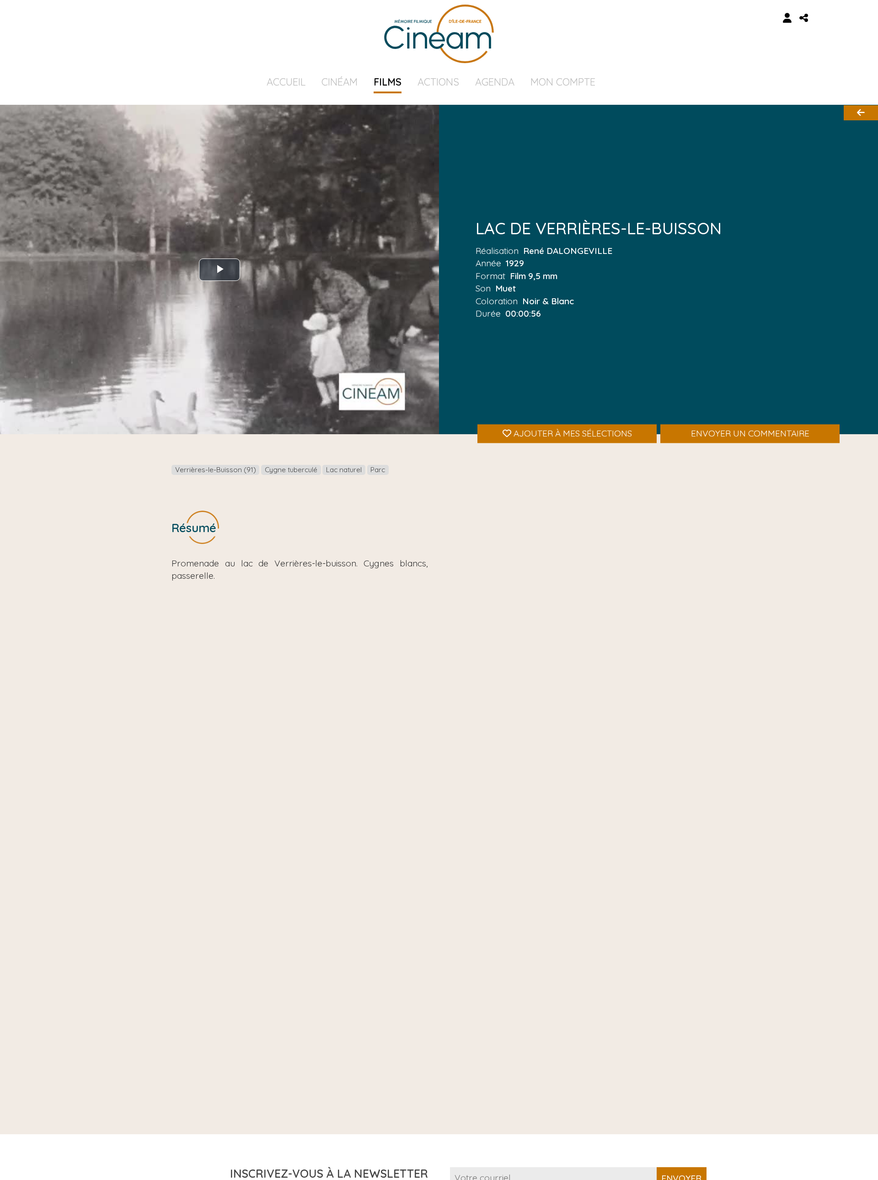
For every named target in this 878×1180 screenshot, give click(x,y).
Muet (505, 288)
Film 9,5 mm (533, 275)
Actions (438, 81)
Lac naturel (344, 469)
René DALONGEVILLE (567, 250)
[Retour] (861, 112)
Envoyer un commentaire (750, 433)
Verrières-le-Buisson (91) (215, 469)
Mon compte (562, 81)
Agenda (494, 81)
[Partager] (804, 18)
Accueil (286, 81)
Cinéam (339, 81)
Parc (377, 469)
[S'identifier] (787, 18)
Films (388, 81)
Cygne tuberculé (291, 469)
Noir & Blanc (548, 300)
